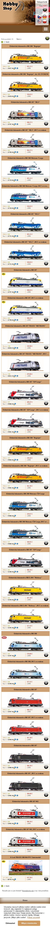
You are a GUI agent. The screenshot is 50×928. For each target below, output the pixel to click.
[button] (46, 29)
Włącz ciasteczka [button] (29, 923)
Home (25, 900)
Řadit (19, 39)
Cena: (41, 6)
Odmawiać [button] (10, 923)
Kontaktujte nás (28, 891)
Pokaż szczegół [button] (33, 917)
